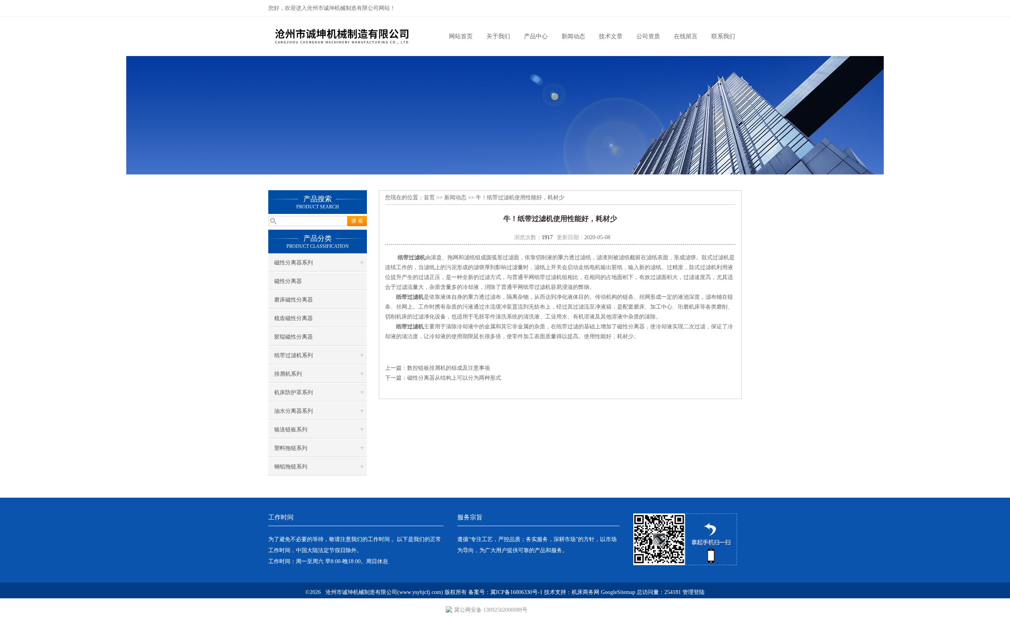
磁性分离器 (288, 281)
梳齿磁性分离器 (293, 318)
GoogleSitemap (618, 592)
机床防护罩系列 (293, 392)
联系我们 (723, 36)
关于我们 (498, 36)
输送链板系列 (290, 430)
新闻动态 (573, 36)
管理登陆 (694, 592)
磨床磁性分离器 (293, 300)
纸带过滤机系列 (293, 355)
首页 (429, 197)
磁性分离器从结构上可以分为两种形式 (454, 378)
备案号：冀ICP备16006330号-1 (505, 592)
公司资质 (648, 36)
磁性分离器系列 (293, 263)
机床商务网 (585, 592)
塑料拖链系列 (290, 448)
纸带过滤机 (411, 257)
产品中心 (536, 36)
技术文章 (611, 36)
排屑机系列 (288, 374)
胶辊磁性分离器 (293, 337)
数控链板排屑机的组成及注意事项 (448, 368)
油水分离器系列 (293, 411)
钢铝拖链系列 (290, 467)
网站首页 (461, 36)
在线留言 (686, 36)
